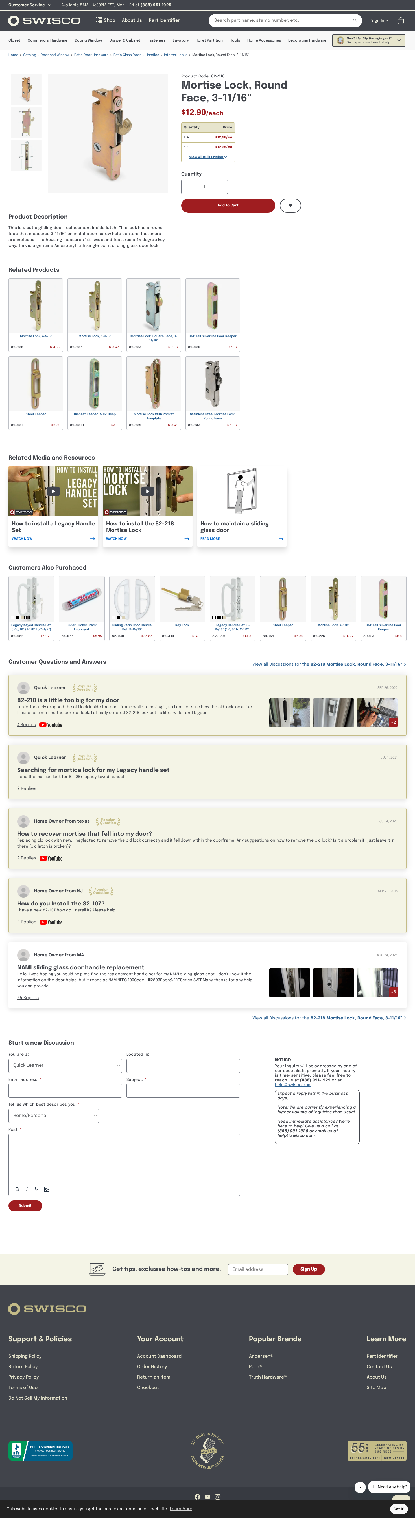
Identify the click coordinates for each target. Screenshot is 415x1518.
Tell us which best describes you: (42, 1105)
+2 (393, 722)
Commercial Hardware (47, 40)
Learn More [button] (181, 1509)
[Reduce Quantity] (189, 187)
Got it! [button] (399, 1509)
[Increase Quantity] (220, 187)
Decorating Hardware (307, 40)
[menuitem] (26, 89)
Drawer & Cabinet (125, 40)
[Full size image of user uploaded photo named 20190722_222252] (289, 982)
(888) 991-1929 (293, 1131)
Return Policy (23, 1366)
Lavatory (181, 40)
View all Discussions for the (327, 664)
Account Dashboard (159, 1356)
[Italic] (27, 1189)
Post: (13, 1130)
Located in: (137, 1054)
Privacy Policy (23, 1377)
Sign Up (308, 1269)
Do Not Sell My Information (37, 1398)
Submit (25, 1206)
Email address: (23, 1080)
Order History (152, 1366)
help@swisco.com (293, 1085)
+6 (393, 992)
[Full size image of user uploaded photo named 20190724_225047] (333, 982)
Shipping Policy (25, 1356)
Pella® (255, 1366)
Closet (14, 40)
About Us (377, 1377)
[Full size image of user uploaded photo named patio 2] (377, 982)
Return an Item (153, 1377)
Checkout (148, 1387)
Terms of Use (23, 1387)
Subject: (134, 1080)
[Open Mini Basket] (402, 20)
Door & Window (88, 40)
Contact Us (379, 1366)
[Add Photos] (46, 1189)
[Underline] (37, 1189)
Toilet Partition (209, 40)
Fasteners (156, 40)
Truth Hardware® (268, 1377)
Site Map (376, 1387)
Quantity (191, 174)
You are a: (18, 1054)
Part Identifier (382, 1356)
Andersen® (261, 1356)
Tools (235, 40)
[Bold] (17, 1189)
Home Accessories (264, 40)
